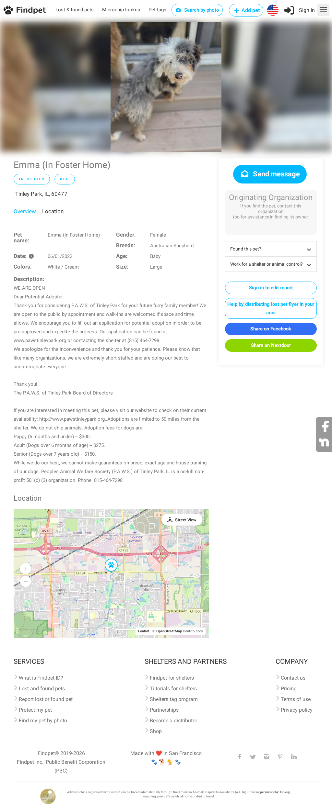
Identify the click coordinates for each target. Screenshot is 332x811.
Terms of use (296, 699)
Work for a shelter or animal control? (266, 264)
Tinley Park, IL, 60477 (41, 194)
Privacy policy (297, 710)
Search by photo (201, 10)
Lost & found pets (74, 10)
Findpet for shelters (172, 678)
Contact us (293, 678)
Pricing (289, 688)
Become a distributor (173, 720)
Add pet (250, 10)
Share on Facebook (270, 329)
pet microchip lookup (275, 792)
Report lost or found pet (46, 699)
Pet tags (157, 10)
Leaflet (143, 631)
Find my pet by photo (43, 720)
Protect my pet (35, 710)
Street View (185, 519)
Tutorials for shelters (173, 688)
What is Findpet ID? (41, 678)
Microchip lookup (121, 10)
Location (53, 211)
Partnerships (164, 710)
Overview (25, 211)
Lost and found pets (42, 688)
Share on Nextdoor (271, 345)
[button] (107, 559)
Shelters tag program (174, 699)
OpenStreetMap (169, 631)
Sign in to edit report (271, 288)
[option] (166, 87)
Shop (156, 731)
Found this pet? (245, 248)
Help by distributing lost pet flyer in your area (270, 308)
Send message (275, 174)
